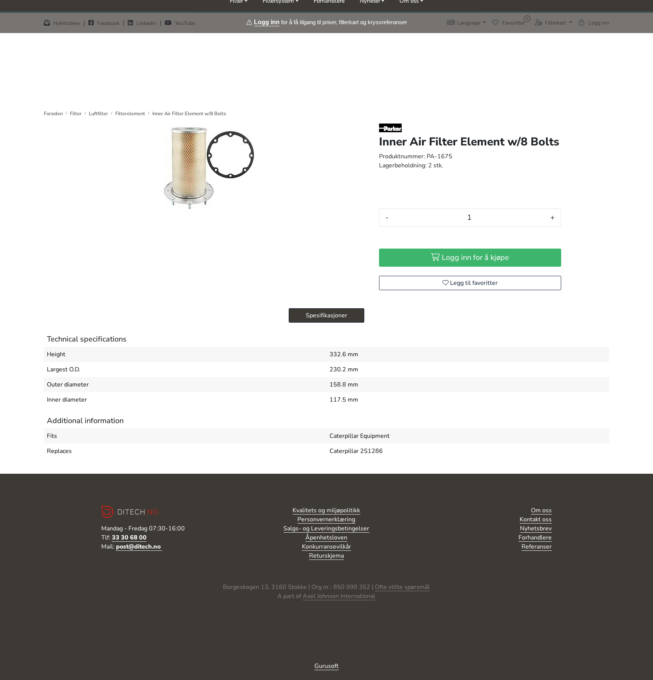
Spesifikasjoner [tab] (326, 315)
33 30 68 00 (129, 537)
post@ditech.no (139, 546)
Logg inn (267, 22)
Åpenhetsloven (326, 537)
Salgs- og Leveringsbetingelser (326, 528)
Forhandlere (535, 537)
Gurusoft (326, 666)
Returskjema (326, 556)
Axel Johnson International (339, 596)
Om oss (541, 510)
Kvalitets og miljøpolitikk (326, 510)
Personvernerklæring (326, 519)
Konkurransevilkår (326, 546)
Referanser (536, 546)
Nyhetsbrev (536, 528)
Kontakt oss (536, 519)
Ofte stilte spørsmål (402, 587)
